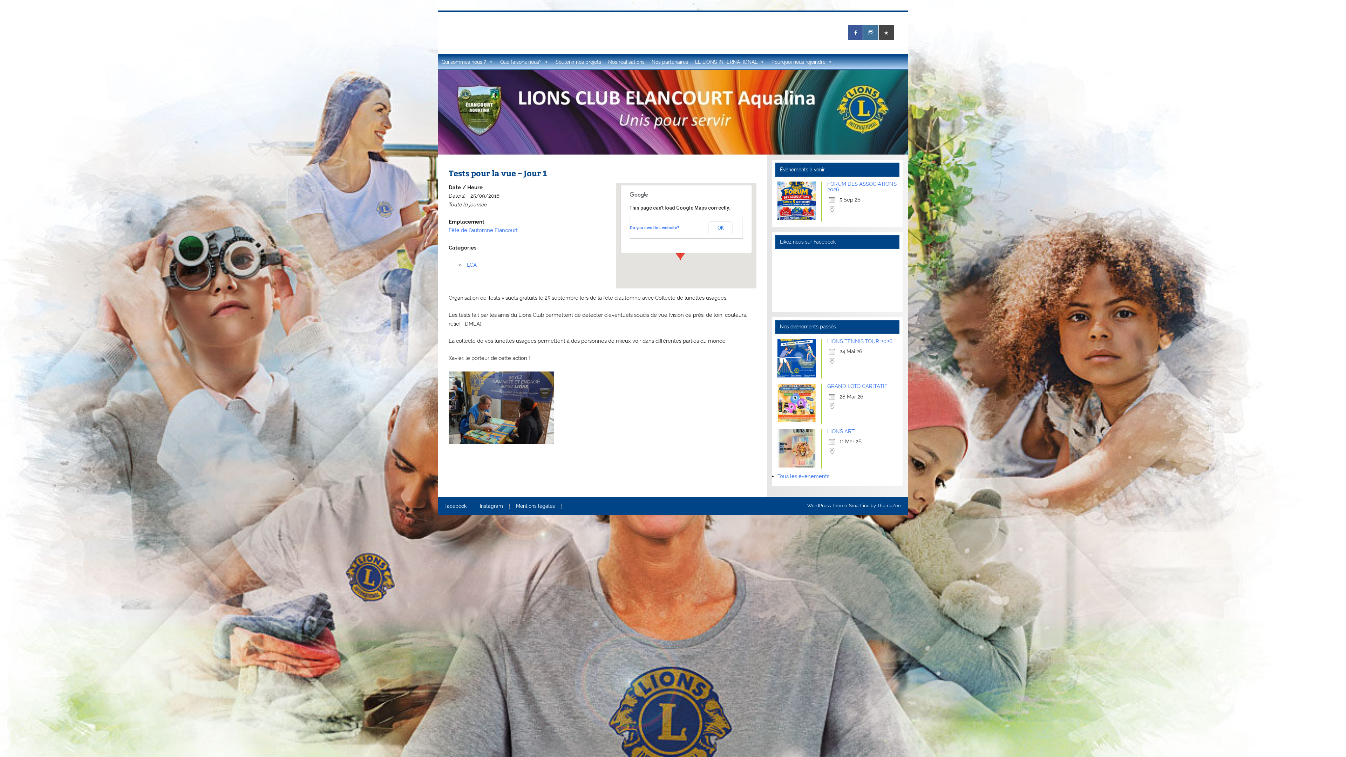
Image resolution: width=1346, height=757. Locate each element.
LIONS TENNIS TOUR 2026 (859, 341)
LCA (472, 265)
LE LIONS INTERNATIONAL (726, 62)
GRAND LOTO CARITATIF (857, 386)
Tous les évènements (803, 476)
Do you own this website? (654, 227)
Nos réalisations (626, 62)
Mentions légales (535, 506)
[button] (680, 253)
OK (721, 228)
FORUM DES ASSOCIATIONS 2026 (862, 186)
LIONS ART (841, 431)
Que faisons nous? (521, 62)
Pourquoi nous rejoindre (798, 62)
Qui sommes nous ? (464, 62)
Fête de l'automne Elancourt (483, 230)
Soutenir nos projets (578, 62)
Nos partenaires (670, 62)
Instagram (491, 506)
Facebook (455, 506)
